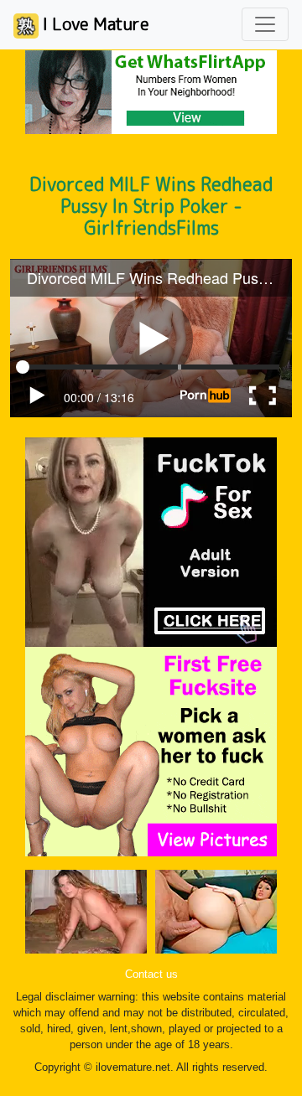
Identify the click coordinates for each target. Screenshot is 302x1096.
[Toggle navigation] (265, 24)
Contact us (151, 974)
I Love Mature (94, 23)
